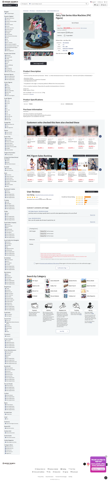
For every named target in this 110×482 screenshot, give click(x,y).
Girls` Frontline (9, 42)
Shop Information (49, 476)
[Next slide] (54, 31)
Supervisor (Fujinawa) (68, 48)
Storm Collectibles (10, 90)
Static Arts (8, 320)
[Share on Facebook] (72, 53)
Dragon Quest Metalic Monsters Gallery (12, 322)
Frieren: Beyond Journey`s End (12, 45)
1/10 (7, 111)
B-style (7, 61)
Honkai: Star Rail (9, 24)
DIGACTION (8, 92)
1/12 (7, 113)
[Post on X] (69, 53)
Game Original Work (10, 194)
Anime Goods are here (10, 437)
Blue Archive (8, 31)
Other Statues (9, 133)
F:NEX (7, 214)
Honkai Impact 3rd (10, 145)
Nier (7, 329)
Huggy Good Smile (10, 248)
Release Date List (9, 446)
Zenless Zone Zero (10, 27)
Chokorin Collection (10, 300)
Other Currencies (84, 28)
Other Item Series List (10, 71)
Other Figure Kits (9, 127)
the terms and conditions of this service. (49, 263)
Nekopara (8, 49)
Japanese (32, 94)
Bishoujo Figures (9, 138)
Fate (7, 39)
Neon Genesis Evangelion (11, 44)
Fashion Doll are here (10, 432)
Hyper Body (8, 245)
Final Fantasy (8, 326)
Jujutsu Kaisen (9, 34)
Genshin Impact (9, 29)
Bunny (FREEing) (9, 65)
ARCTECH (8, 87)
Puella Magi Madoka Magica (11, 47)
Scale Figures (9, 232)
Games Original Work (10, 76)
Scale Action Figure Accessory (12, 423)
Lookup (7, 58)
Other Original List (10, 50)
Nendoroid (8, 55)
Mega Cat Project (9, 293)
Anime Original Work (10, 77)
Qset (7, 247)
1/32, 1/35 (8, 118)
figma (7, 66)
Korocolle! (8, 192)
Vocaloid (8, 23)
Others (7, 186)
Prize (7, 418)
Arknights (8, 32)
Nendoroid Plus (9, 376)
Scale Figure (8, 203)
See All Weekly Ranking (79, 155)
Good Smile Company (10, 369)
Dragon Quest (9, 328)
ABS (67, 46)
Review (31, 244)
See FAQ (62, 331)
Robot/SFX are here (10, 428)
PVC (64, 46)
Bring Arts (8, 325)
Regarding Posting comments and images (44, 195)
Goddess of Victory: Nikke (11, 21)
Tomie (7, 40)
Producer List (9, 450)
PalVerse (8, 190)
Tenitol (7, 213)
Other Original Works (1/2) (11, 361)
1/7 (6, 106)
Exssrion (7, 85)
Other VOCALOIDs (9, 170)
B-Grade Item (9, 414)
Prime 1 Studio (9, 132)
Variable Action (9, 304)
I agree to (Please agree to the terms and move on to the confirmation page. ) (63, 263)
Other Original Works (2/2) (11, 363)
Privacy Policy (41, 476)
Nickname (32, 239)
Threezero (8, 336)
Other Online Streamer (10, 164)
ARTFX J (7, 261)
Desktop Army (9, 303)
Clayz (7, 126)
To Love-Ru (8, 340)
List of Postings (91, 191)
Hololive (7, 160)
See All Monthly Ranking (91, 155)
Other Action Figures (10, 95)
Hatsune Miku (9, 168)
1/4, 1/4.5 (8, 101)
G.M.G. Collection (9, 295)
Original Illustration (10, 18)
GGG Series (8, 290)
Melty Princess (9, 291)
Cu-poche (8, 264)
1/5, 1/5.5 (8, 103)
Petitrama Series (9, 298)
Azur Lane (8, 19)
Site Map (70, 476)
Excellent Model (9, 301)
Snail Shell (8, 89)
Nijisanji (7, 162)
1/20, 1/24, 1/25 (9, 116)
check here (45, 320)
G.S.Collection (9, 68)
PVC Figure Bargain (10, 13)
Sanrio (7, 37)
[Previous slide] (23, 31)
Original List (8, 453)
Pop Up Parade (9, 57)
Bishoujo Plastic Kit (10, 124)
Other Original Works (10, 79)
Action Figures (9, 314)
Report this (92, 215)
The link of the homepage (61, 476)
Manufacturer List (9, 448)
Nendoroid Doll (9, 60)
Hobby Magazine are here (11, 442)
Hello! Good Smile (9, 230)
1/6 (6, 105)
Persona (7, 26)
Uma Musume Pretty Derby (11, 36)
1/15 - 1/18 (8, 114)
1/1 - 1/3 (7, 100)
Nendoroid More (9, 374)
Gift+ (7, 63)
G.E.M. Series (8, 296)
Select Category (7, 5)
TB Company (66, 42)
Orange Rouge (9, 70)
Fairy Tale (65, 50)
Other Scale (8, 119)
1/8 (6, 108)
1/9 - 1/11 (8, 109)
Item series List (9, 451)
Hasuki (7, 93)
